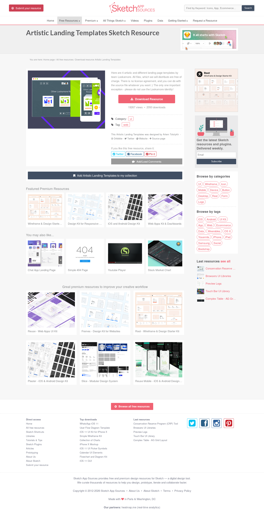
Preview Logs (214, 283)
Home (50, 20)
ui (131, 119)
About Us (31, 456)
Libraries (30, 436)
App (200, 225)
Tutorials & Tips (34, 440)
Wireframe (211, 184)
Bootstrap (204, 249)
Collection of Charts (90, 440)
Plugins (148, 20)
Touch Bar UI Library (218, 291)
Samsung (204, 243)
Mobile (202, 190)
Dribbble (118, 138)
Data (160, 20)
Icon (223, 184)
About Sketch (33, 460)
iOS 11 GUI (86, 460)
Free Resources (69, 20)
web (125, 124)
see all (225, 261)
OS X (227, 231)
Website (143, 138)
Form (224, 196)
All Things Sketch (113, 20)
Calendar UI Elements (91, 452)
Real (214, 196)
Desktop (203, 196)
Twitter (130, 138)
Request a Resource (205, 20)
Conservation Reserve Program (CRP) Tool (231, 268)
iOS (200, 219)
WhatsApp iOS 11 (89, 423)
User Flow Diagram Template (95, 427)
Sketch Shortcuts (35, 431)
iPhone (217, 237)
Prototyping (32, 452)
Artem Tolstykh (171, 134)
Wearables (214, 231)
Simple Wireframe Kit (91, 436)
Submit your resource (37, 465)
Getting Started (177, 20)
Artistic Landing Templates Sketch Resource (92, 32)
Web (209, 225)
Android (211, 219)
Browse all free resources (134, 406)
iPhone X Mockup (89, 444)
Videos (135, 20)
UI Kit (223, 219)
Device (214, 190)
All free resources (35, 427)
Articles (30, 448)
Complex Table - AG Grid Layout (225, 298)
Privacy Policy (182, 490)
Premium (91, 20)
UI (199, 184)
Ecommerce (223, 225)
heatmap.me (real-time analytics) (141, 507)
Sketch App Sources (113, 490)
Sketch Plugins (34, 444)
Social (217, 243)
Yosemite (203, 237)
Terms (167, 490)
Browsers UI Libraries (218, 276)
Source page (158, 138)
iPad (227, 237)
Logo (201, 202)
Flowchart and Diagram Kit (93, 456)
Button (226, 190)
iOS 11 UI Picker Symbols (93, 448)
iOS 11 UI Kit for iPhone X (93, 431)
